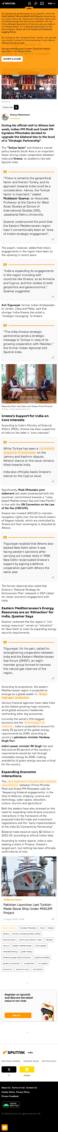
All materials (15, 118)
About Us (6, 1087)
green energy (26, 951)
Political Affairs (11, 1061)
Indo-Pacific (38, 969)
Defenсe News (12, 900)
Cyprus (6, 945)
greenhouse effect (42, 957)
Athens (6, 934)
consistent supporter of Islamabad (29, 450)
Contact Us (31, 1087)
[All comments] (5, 1127)
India (42, 928)
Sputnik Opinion (9, 928)
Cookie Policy (8, 1092)
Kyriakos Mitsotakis (28, 928)
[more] (53, 239)
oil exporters (29, 963)
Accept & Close (12, 59)
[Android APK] (10, 1104)
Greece (50, 928)
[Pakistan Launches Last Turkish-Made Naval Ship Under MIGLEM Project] (29, 876)
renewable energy (10, 951)
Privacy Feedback (10, 1096)
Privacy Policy (12, 26)
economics (7, 969)
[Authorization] (29, 3)
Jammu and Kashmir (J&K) (30, 940)
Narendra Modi (9, 940)
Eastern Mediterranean (22, 945)
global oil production (11, 963)
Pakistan (49, 940)
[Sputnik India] (9, 4)
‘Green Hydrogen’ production (25, 695)
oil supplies (43, 963)
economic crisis (22, 969)
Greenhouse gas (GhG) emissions (17, 957)
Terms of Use (18, 1087)
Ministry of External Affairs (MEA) (27, 934)
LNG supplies (40, 945)
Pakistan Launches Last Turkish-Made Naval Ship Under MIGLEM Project (27, 909)
